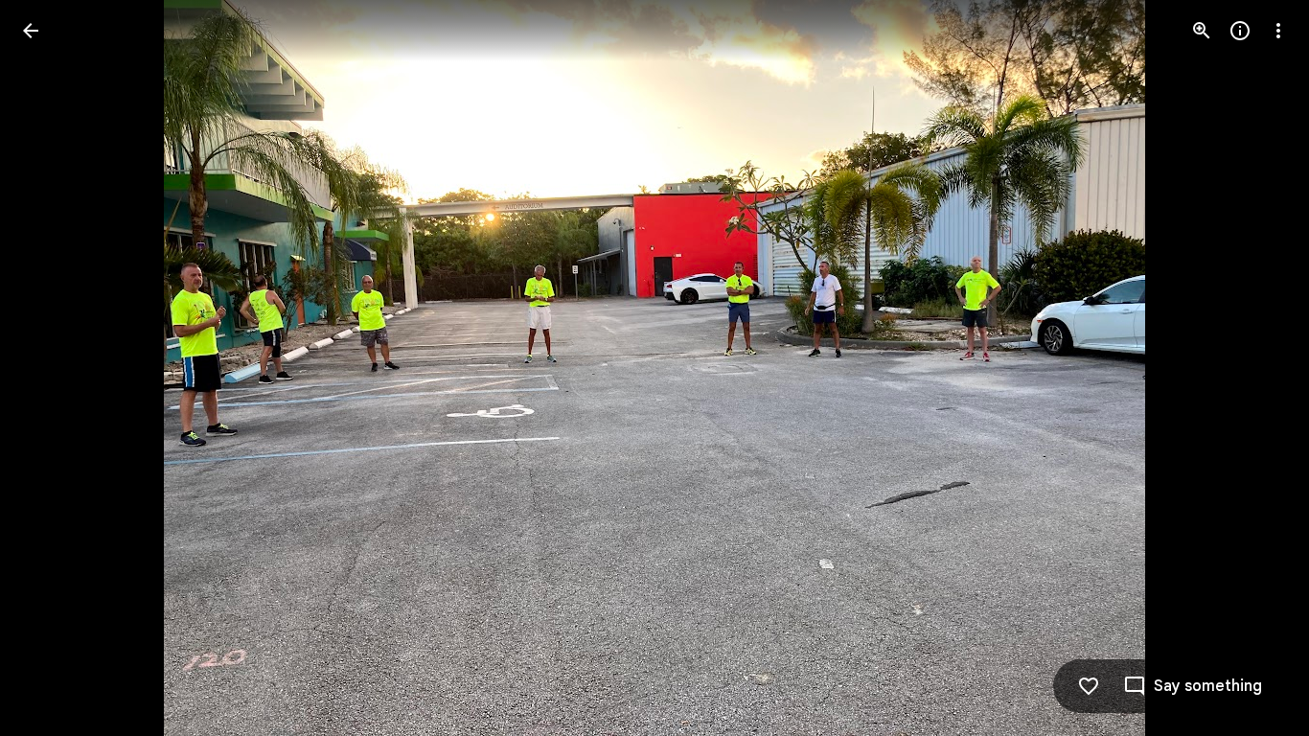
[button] (53, 368)
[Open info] (1240, 31)
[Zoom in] (1202, 31)
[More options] (1278, 31)
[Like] (1088, 686)
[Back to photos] (31, 31)
